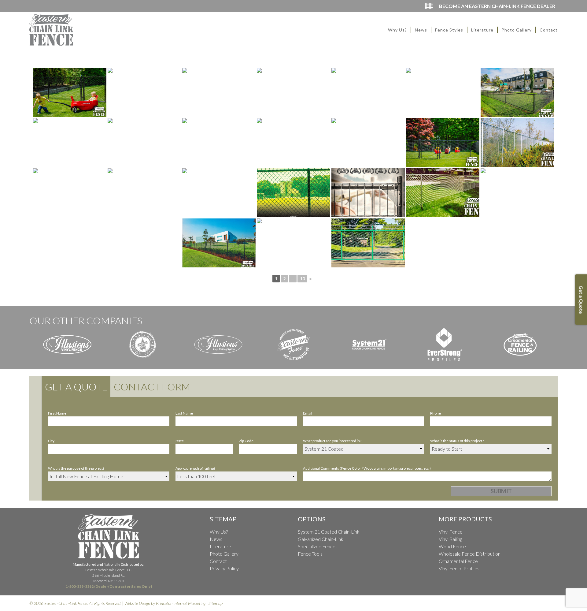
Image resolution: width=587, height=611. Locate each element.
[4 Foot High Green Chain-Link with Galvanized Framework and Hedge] (293, 242)
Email (307, 413)
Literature (482, 29)
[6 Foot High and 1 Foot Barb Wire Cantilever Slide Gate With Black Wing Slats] (368, 142)
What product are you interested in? (332, 440)
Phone (435, 413)
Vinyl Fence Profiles (459, 568)
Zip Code (246, 440)
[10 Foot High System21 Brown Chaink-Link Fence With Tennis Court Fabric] (219, 192)
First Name (57, 413)
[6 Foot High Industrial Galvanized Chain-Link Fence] (293, 92)
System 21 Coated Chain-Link (329, 532)
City (51, 440)
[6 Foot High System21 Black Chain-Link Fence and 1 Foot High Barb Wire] (144, 92)
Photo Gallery (516, 29)
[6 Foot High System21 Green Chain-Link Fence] (293, 142)
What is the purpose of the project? (76, 468)
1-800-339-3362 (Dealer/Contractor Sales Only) (108, 586)
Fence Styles (449, 29)
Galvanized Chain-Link (320, 539)
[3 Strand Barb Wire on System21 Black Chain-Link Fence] (144, 142)
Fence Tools (310, 554)
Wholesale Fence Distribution (469, 554)
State (179, 440)
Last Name (184, 413)
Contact (549, 29)
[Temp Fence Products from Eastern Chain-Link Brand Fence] (368, 192)
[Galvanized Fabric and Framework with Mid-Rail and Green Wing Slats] (368, 92)
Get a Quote (76, 387)
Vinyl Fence (451, 532)
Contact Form (152, 387)
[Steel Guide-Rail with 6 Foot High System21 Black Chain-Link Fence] (517, 192)
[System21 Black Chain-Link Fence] (69, 192)
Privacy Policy (224, 568)
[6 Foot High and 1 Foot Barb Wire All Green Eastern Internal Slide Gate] (368, 242)
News (421, 29)
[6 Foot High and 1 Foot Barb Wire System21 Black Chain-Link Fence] (219, 242)
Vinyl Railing (450, 539)
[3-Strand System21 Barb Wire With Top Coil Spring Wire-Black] (442, 92)
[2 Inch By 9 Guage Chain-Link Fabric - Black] (219, 92)
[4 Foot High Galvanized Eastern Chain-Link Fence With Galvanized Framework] (442, 192)
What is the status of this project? (457, 440)
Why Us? (397, 29)
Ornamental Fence (458, 561)
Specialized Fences (318, 546)
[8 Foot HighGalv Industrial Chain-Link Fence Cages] (219, 142)
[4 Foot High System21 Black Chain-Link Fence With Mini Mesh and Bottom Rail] (517, 92)
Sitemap (216, 603)
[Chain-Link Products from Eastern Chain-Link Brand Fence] (293, 192)
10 (302, 278)
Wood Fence (452, 546)
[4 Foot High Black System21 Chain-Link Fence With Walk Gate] (69, 92)
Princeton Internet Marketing (180, 603)
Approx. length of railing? (195, 468)
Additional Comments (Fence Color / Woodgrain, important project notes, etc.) (367, 468)
